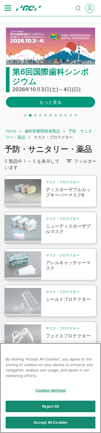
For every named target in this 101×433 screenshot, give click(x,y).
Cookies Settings (50, 390)
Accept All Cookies (50, 422)
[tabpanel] (50, 71)
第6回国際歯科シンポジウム (50, 76)
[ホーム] (28, 8)
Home (11, 130)
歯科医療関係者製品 (42, 130)
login (89, 8)
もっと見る (50, 102)
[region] (50, 388)
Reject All (50, 406)
